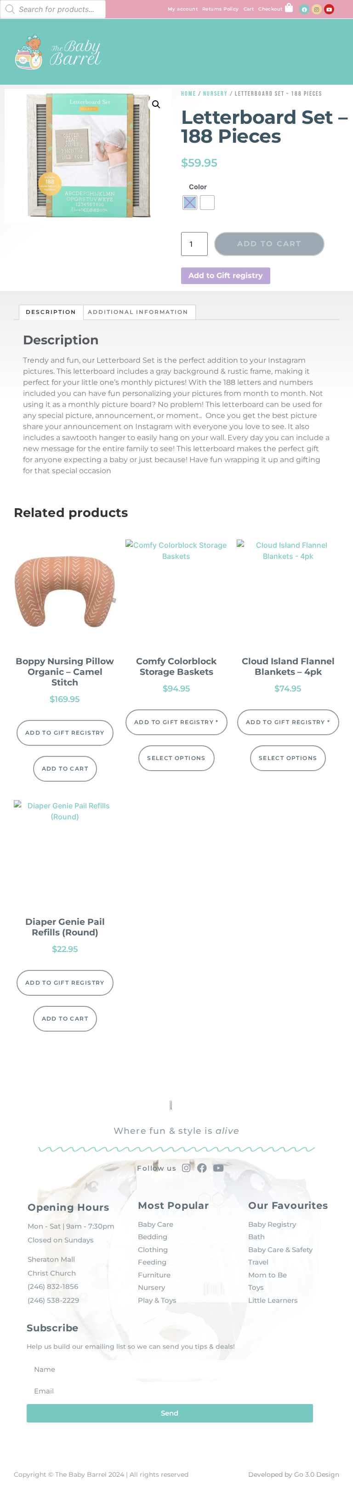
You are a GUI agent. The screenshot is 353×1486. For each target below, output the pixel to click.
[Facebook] (304, 9)
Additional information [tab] (138, 311)
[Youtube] (329, 9)
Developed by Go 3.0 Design (293, 1474)
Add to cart (269, 243)
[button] (335, 49)
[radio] (190, 202)
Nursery (215, 94)
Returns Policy (220, 9)
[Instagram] (317, 9)
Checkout (270, 9)
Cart (249, 9)
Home (188, 94)
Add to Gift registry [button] (225, 275)
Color (198, 187)
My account (183, 9)
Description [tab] (51, 311)
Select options (176, 758)
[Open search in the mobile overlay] (53, 9)
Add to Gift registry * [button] (176, 722)
